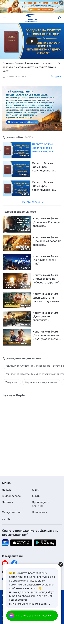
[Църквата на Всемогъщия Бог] (32, 18)
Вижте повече (31, 202)
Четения (7, 502)
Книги (36, 489)
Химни (36, 496)
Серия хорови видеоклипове (41, 382)
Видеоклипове (11, 496)
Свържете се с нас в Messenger (34, 615)
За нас (6, 518)
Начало (6, 489)
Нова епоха (39, 512)
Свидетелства (11, 512)
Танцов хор (11, 382)
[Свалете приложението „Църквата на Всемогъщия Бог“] (5, 542)
